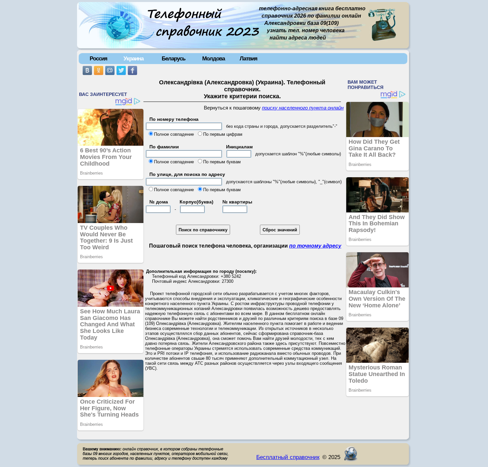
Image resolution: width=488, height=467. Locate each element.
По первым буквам (222, 161)
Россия (98, 58)
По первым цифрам (222, 134)
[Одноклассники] (98, 70)
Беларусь (173, 58)
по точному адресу (315, 246)
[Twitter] (121, 70)
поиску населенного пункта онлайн (303, 108)
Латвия (248, 58)
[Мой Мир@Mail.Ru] (110, 70)
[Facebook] (132, 70)
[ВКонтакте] (87, 70)
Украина (133, 58)
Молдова (213, 58)
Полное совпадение (174, 134)
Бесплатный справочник (287, 457)
